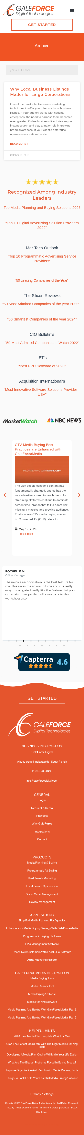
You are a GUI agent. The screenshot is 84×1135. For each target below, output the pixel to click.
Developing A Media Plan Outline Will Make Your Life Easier (42, 1054)
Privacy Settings (42, 1094)
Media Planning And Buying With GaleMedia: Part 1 (42, 1009)
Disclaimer (42, 1112)
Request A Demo (42, 808)
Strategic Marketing (48, 1124)
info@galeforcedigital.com (42, 780)
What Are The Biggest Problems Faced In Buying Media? (42, 1062)
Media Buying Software (42, 994)
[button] (72, 10)
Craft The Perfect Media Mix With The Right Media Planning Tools (42, 1045)
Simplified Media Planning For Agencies (42, 920)
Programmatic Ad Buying (42, 870)
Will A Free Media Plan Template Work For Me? (42, 1036)
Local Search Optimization (42, 886)
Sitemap (64, 1107)
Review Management (42, 901)
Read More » (19, 143)
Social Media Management (42, 894)
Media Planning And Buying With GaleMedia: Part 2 (42, 1017)
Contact (42, 839)
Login (42, 800)
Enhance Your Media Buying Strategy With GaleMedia (42, 928)
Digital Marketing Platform (42, 959)
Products (42, 815)
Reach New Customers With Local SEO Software (42, 951)
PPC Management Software (42, 943)
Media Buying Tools (42, 978)
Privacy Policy (13, 1107)
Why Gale (42, 823)
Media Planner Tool (42, 986)
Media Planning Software (42, 1001)
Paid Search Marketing (42, 878)
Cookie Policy (30, 1107)
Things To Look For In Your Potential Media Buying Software (42, 1078)
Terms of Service (49, 1107)
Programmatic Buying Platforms (42, 936)
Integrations (42, 831)
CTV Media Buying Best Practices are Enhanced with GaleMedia (38, 449)
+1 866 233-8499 (42, 771)
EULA (74, 1107)
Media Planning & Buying (42, 862)
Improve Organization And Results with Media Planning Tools (42, 1070)
